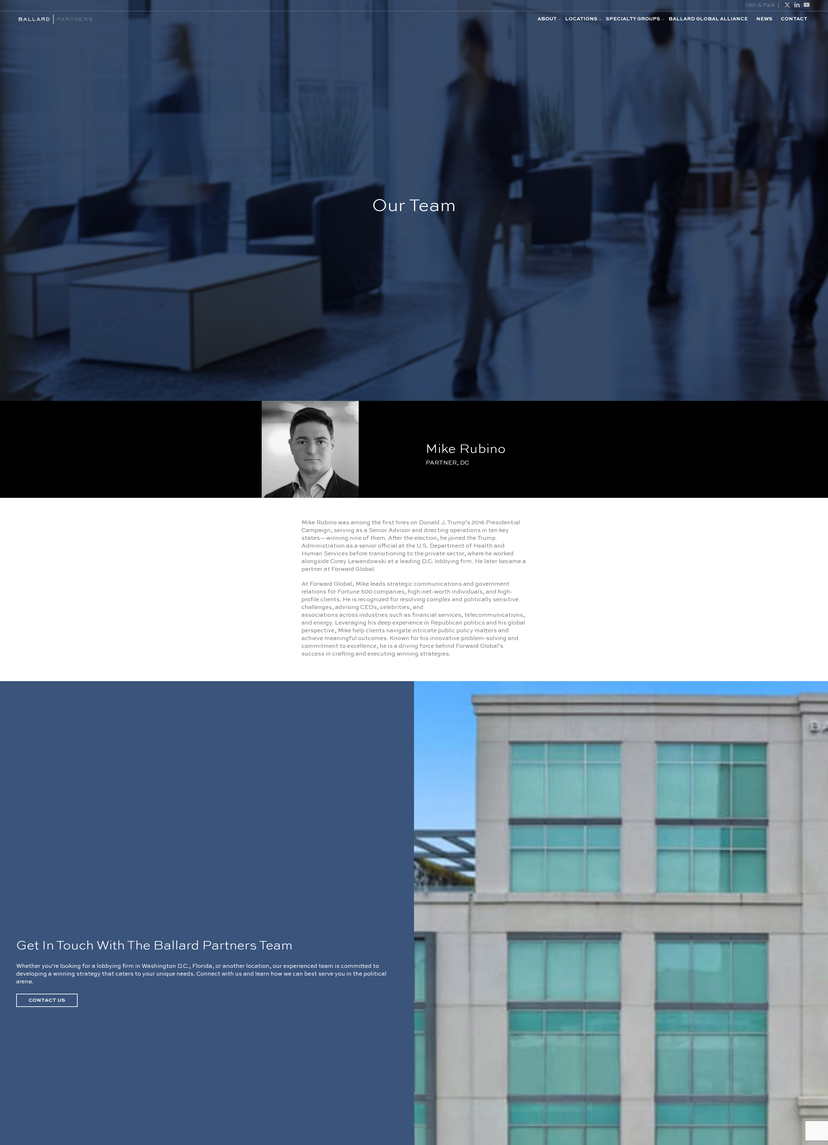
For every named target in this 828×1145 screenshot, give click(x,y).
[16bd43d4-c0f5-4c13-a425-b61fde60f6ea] (55, 19)
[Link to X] (787, 5)
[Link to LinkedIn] (797, 5)
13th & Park (760, 5)
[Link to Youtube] (807, 5)
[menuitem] (547, 19)
